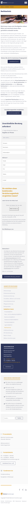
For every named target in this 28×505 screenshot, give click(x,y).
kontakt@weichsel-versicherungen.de (12, 362)
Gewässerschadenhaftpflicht (11, 319)
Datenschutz (18, 501)
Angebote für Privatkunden (10, 286)
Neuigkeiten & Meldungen (7, 477)
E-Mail (15, 261)
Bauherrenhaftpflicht (9, 317)
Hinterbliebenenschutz (9, 301)
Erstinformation (7, 268)
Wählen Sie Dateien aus (14, 208)
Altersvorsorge (7, 290)
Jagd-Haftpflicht (8, 325)
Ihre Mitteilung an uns (7, 229)
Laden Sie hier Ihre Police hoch (10, 200)
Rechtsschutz (7, 327)
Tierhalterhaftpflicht (9, 322)
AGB (18, 266)
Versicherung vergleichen (14, 113)
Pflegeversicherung (8, 304)
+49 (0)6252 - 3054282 (9, 7)
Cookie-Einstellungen (5, 502)
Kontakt (2, 501)
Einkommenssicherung (9, 293)
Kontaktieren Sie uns (14, 61)
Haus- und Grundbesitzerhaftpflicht (13, 314)
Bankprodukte (7, 306)
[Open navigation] (26, 2)
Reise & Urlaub (7, 335)
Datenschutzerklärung (11, 258)
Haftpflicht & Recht (9, 309)
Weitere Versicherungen (9, 338)
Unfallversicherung (8, 330)
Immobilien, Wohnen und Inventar (12, 298)
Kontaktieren (8, 366)
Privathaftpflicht (8, 312)
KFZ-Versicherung (8, 333)
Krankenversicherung (9, 296)
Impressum (24, 501)
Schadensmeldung (5, 474)
